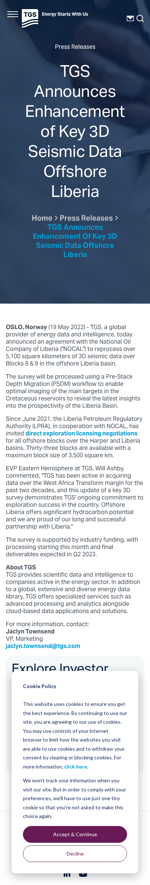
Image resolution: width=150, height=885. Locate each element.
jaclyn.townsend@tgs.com (43, 646)
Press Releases (86, 219)
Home (42, 219)
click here (75, 766)
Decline (75, 853)
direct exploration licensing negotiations (81, 434)
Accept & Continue (75, 834)
